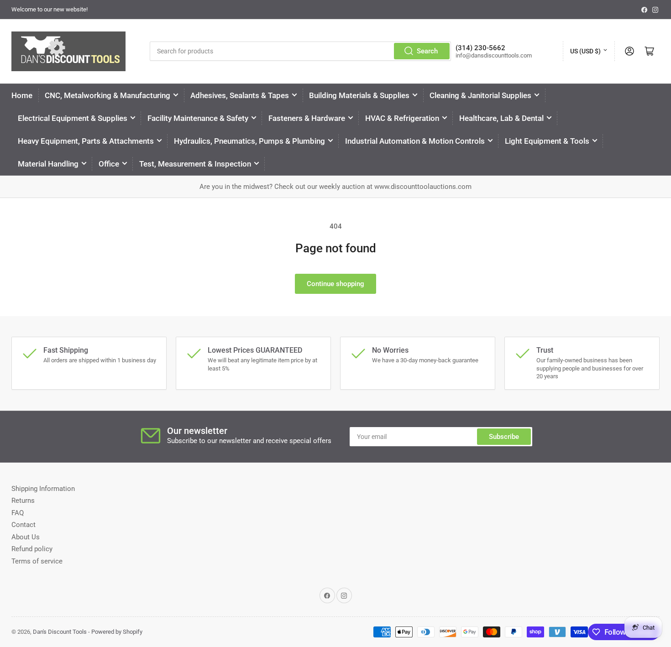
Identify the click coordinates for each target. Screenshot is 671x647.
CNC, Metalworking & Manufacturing (107, 95)
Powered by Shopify (116, 631)
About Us (25, 537)
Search (427, 51)
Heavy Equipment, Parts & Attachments (86, 141)
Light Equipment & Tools (547, 141)
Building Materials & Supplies (359, 95)
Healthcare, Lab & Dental (501, 118)
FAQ (17, 513)
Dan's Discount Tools (60, 631)
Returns (23, 500)
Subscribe (504, 437)
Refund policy (31, 549)
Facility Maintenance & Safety (197, 118)
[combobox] (300, 51)
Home (21, 95)
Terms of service (37, 561)
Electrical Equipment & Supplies (72, 118)
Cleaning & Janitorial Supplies (480, 95)
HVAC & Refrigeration (402, 118)
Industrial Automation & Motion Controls (415, 141)
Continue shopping (335, 284)
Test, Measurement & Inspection (195, 163)
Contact (23, 525)
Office (109, 163)
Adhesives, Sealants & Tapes (239, 95)
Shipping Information (43, 489)
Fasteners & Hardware (306, 118)
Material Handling (48, 163)
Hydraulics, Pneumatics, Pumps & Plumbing (249, 141)
